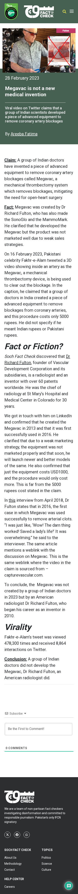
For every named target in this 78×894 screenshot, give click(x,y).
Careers (9, 886)
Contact (9, 869)
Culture (46, 869)
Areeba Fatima (24, 133)
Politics (46, 857)
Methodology (13, 863)
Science (47, 863)
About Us (10, 857)
